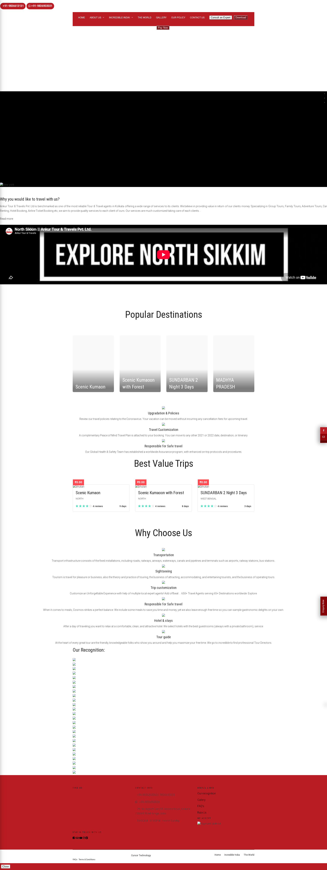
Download (240, 17)
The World (144, 17)
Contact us (197, 17)
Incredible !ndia (232, 855)
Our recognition (206, 793)
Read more (6, 218)
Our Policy (178, 17)
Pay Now (163, 27)
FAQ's (200, 806)
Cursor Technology (141, 855)
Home (81, 17)
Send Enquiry (9, 53)
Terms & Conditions (87, 859)
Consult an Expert (220, 17)
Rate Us (201, 812)
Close (5, 866)
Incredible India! (119, 17)
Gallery (161, 17)
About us (95, 17)
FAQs (75, 859)
